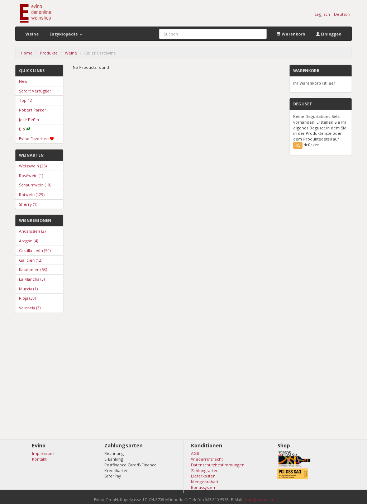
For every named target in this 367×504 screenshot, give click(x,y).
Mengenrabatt (204, 481)
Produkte (49, 53)
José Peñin (29, 119)
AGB (195, 453)
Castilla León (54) (35, 250)
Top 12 (25, 100)
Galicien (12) (30, 260)
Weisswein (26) (33, 165)
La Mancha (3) (32, 279)
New (23, 81)
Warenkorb (293, 34)
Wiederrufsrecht (207, 459)
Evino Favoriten (34, 138)
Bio (22, 129)
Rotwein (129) (31, 194)
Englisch (322, 14)
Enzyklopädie (64, 34)
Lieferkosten (203, 476)
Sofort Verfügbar (35, 91)
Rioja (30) (27, 298)
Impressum (43, 453)
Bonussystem (203, 487)
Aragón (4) (28, 240)
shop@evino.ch (258, 499)
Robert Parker (32, 110)
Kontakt (39, 459)
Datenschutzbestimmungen (217, 464)
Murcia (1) (28, 288)
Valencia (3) (29, 307)
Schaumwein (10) (35, 184)
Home (27, 53)
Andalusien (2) (32, 231)
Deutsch (342, 14)
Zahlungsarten (205, 470)
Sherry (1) (28, 204)
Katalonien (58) (33, 269)
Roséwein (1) (31, 175)
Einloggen (331, 34)
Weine (32, 34)
